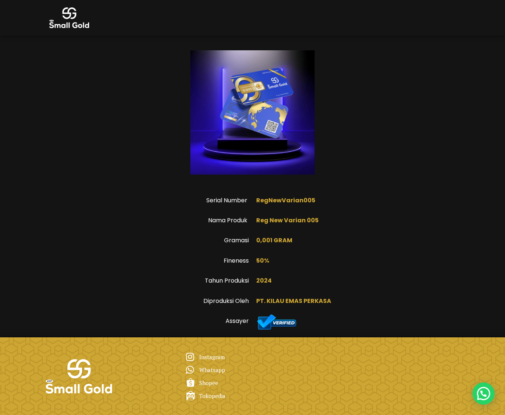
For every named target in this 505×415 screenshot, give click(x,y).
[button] (483, 393)
